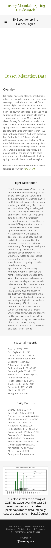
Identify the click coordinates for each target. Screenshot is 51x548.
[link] (25, 7)
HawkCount (29, 168)
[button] (5, 21)
